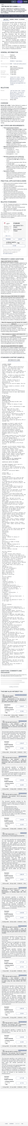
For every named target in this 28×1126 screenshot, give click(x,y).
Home (6, 1123)
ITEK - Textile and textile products (18, 63)
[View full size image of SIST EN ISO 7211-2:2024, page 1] (8, 229)
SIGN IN (25, 1)
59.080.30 (21, 16)
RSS (22, 1123)
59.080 (6, 253)
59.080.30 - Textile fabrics (16, 61)
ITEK (25, 16)
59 (3, 253)
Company (11, 1123)
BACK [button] (1, 16)
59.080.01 (21, 715)
